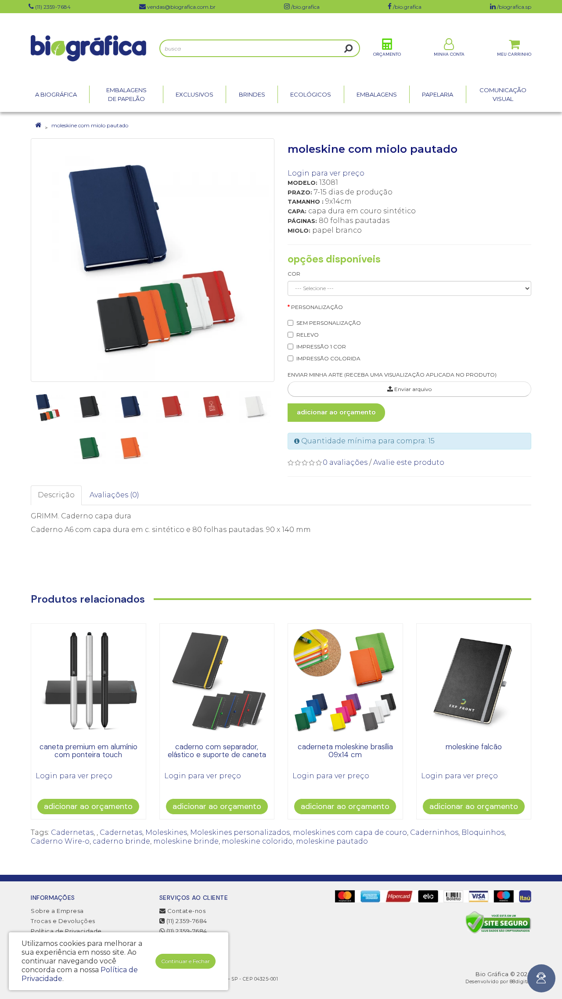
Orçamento (387, 54)
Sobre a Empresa (57, 910)
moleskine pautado (332, 841)
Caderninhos (434, 832)
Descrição (56, 495)
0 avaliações (345, 462)
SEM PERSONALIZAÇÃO (328, 323)
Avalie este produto (408, 462)
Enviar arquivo (412, 389)
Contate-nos (185, 910)
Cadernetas (72, 832)
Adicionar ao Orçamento (336, 412)
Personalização (317, 307)
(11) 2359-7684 (186, 920)
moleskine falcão (474, 746)
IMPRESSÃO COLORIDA (328, 358)
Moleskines (166, 832)
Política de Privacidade (66, 930)
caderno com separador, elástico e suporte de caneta (217, 751)
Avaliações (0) (114, 495)
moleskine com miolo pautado (89, 125)
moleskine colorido (257, 841)
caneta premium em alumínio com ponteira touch (88, 751)
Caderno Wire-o (60, 841)
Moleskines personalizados (240, 832)
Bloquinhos (482, 832)
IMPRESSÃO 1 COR (321, 346)
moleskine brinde (186, 841)
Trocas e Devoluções (63, 920)
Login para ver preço (326, 173)
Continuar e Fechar (185, 961)
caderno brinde (121, 841)
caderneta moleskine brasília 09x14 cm (345, 751)
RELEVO (307, 334)
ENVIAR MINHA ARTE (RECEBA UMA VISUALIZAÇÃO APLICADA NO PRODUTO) (392, 374)
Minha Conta (449, 54)
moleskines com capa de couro (350, 832)
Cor (294, 273)
